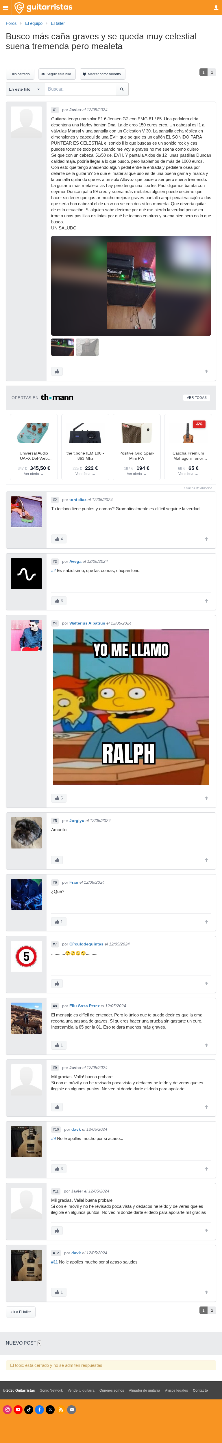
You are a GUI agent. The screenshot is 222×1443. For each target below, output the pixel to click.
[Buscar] (122, 89)
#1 (55, 110)
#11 (56, 1191)
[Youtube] (18, 1409)
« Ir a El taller (20, 1312)
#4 (55, 623)
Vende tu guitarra (81, 1390)
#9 (55, 1068)
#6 (55, 883)
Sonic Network (51, 1390)
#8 (55, 1006)
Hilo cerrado (20, 74)
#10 (56, 1130)
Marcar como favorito (104, 74)
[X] (50, 1409)
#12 (56, 1253)
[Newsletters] (71, 1409)
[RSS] (60, 1409)
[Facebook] (39, 1409)
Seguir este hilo (59, 74)
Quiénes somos (111, 1390)
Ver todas (197, 398)
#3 (55, 562)
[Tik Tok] (28, 1409)
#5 (55, 821)
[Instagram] (7, 1409)
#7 (55, 944)
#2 (55, 500)
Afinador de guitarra (144, 1390)
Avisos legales (176, 1390)
